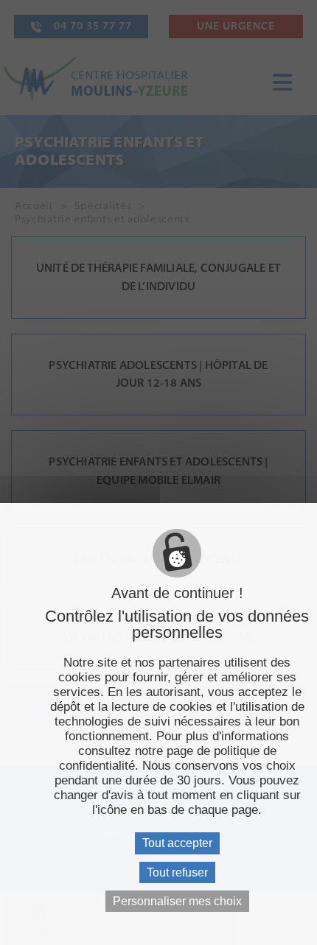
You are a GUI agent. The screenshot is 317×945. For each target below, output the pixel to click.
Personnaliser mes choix (177, 901)
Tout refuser (177, 872)
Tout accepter (177, 843)
